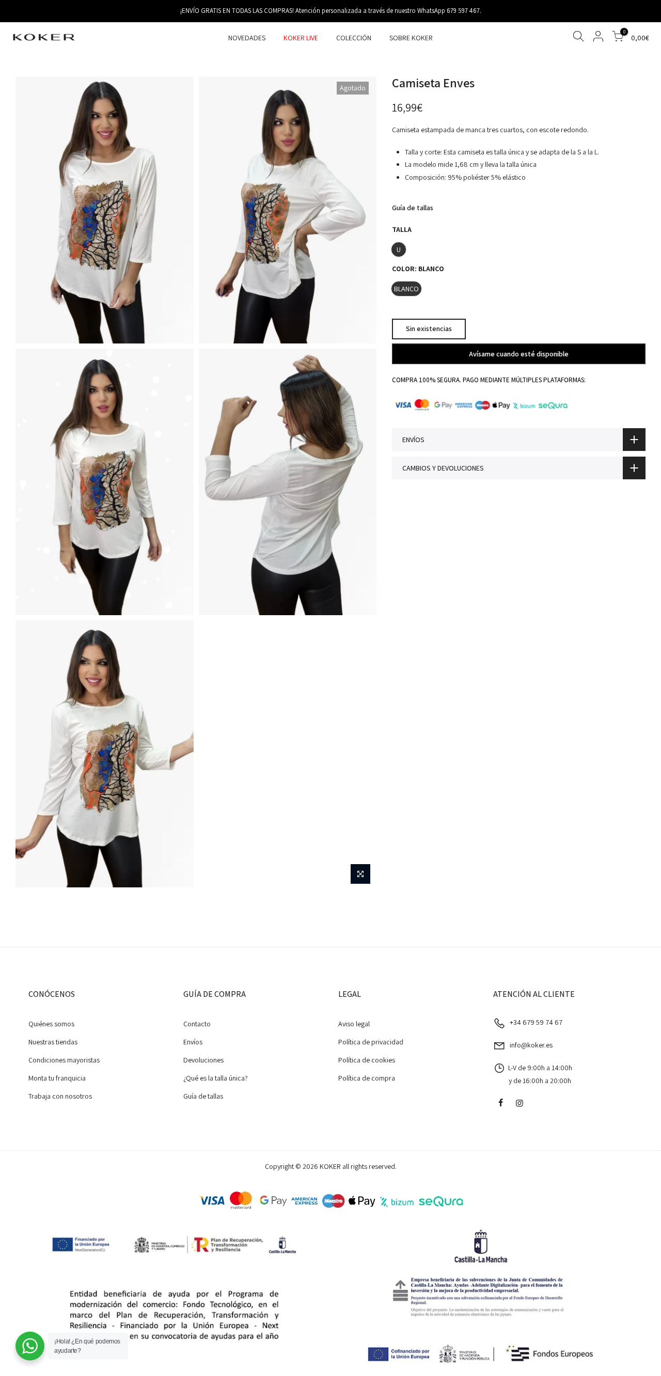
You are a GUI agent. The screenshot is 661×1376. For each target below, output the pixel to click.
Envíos (192, 1041)
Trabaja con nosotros (60, 1096)
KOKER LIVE (301, 37)
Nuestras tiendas (52, 1041)
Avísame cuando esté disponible (519, 353)
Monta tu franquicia (57, 1078)
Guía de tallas (412, 207)
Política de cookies (366, 1060)
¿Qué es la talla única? (215, 1078)
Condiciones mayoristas (64, 1060)
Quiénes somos (51, 1023)
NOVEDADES (246, 37)
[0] (617, 37)
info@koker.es (531, 1045)
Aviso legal (354, 1023)
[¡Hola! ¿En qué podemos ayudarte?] (29, 1346)
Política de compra (366, 1078)
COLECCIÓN (353, 37)
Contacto (197, 1023)
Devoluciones (203, 1060)
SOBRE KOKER (411, 37)
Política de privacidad (370, 1041)
